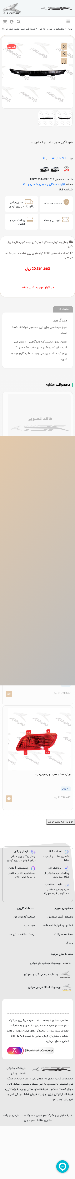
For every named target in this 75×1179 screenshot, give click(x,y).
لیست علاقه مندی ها (22, 934)
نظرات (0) (63, 309)
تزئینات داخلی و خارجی (51, 29)
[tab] (63, 309)
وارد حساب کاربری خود (25, 353)
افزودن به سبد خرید (60, 822)
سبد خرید (29, 926)
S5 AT (52, 158)
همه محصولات (63, 934)
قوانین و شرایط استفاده (58, 926)
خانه (70, 29)
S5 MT (62, 158)
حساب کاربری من (24, 917)
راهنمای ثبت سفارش (60, 917)
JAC (43, 158)
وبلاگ (69, 943)
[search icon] (18, 22)
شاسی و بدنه (30, 184)
